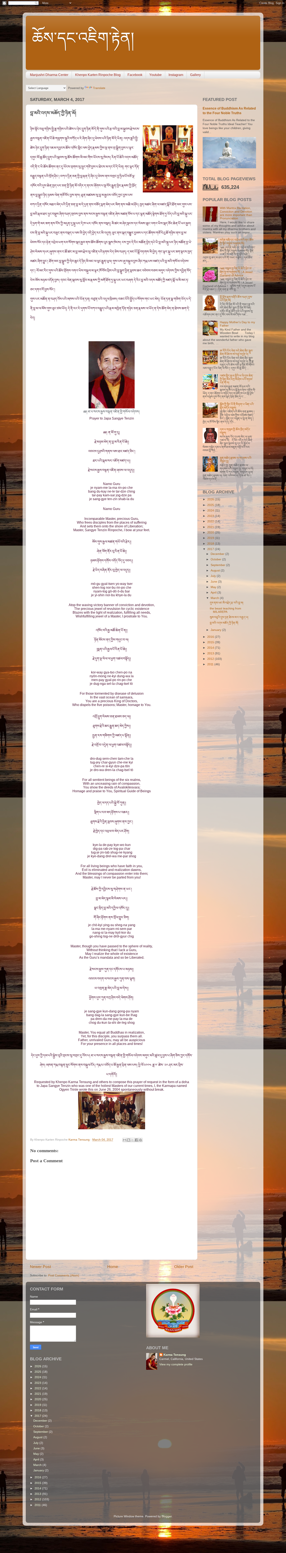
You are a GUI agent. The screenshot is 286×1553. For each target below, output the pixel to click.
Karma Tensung (175, 1354)
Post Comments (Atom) (63, 1275)
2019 (211, 538)
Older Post (183, 1266)
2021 (211, 527)
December (218, 554)
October (216, 559)
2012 (211, 658)
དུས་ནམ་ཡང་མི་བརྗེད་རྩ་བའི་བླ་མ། (226, 602)
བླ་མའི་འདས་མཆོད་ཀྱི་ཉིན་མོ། (224, 623)
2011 (210, 664)
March (215, 598)
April (214, 592)
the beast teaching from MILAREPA (225, 610)
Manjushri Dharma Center (49, 75)
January (216, 629)
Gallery (195, 75)
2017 (211, 549)
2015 (211, 642)
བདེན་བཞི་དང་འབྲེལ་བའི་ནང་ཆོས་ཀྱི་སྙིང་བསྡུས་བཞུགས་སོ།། (237, 241)
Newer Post (40, 1266)
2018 (211, 543)
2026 (211, 499)
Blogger (167, 1516)
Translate (99, 88)
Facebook (135, 75)
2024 (211, 510)
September (218, 565)
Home (112, 1266)
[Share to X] (132, 1140)
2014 (211, 647)
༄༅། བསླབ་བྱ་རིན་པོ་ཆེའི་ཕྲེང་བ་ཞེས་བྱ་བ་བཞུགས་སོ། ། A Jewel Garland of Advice (236, 272)
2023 (211, 516)
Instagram (176, 75)
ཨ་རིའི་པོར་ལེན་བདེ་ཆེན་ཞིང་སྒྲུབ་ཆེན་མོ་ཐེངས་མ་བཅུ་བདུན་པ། (236, 352)
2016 (211, 636)
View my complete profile (175, 1364)
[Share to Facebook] (136, 1140)
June (214, 581)
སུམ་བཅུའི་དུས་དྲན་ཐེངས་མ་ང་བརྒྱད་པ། (229, 617)
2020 (211, 532)
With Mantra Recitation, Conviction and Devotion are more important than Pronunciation (236, 213)
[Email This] (124, 1140)
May (214, 587)
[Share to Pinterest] (140, 1140)
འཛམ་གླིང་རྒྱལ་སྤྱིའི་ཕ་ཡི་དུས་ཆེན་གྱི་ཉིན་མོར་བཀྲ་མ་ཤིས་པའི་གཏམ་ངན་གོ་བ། (236, 379)
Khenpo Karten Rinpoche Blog (98, 75)
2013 (211, 653)
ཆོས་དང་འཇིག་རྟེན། (83, 38)
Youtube (155, 75)
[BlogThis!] (128, 1140)
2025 (211, 505)
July (214, 576)
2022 (211, 521)
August (216, 570)
